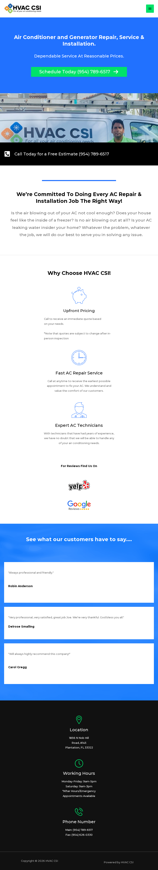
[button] (79, 72)
